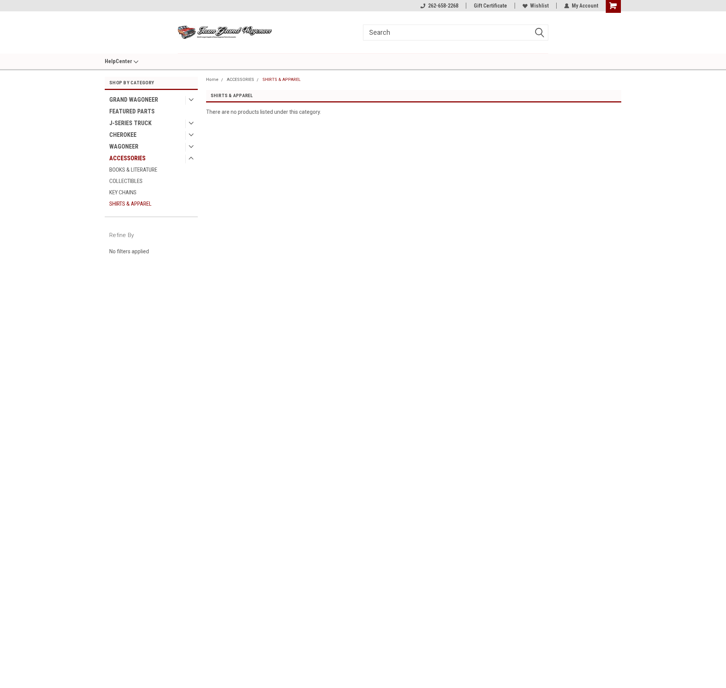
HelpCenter (119, 61)
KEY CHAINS (123, 192)
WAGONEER (123, 146)
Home (212, 79)
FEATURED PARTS (132, 111)
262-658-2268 (443, 6)
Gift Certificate (490, 6)
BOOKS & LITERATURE (133, 169)
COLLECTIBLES (126, 181)
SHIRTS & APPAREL (130, 203)
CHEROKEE (123, 134)
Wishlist (539, 6)
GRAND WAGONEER (133, 99)
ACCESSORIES (127, 158)
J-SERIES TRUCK (130, 123)
